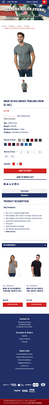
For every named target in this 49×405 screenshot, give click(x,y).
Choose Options (13, 304)
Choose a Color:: (10, 140)
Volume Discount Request (24, 369)
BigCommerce (15, 403)
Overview (25, 191)
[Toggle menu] (3, 3)
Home (4, 26)
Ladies (19, 26)
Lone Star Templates (35, 403)
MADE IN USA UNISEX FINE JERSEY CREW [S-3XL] (35, 291)
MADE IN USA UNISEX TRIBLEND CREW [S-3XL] (20, 28)
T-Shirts (26, 26)
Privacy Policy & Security (24, 357)
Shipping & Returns (24, 363)
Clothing (11, 26)
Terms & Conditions (24, 360)
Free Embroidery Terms (25, 354)
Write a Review (9, 119)
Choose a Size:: (11, 152)
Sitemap (24, 342)
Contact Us (24, 366)
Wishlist (24, 336)
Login (28, 2)
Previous (42, 245)
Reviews (24, 195)
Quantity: (7, 164)
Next (46, 245)
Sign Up (35, 2)
